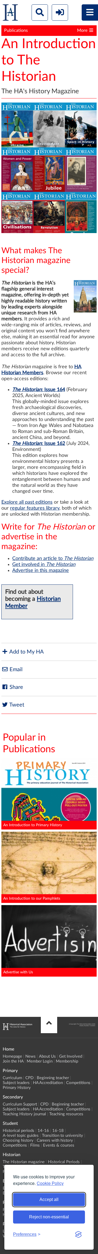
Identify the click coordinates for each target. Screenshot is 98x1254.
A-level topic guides (21, 1136)
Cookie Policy (50, 1183)
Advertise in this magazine (40, 570)
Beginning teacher (53, 1078)
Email (15, 669)
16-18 (58, 1131)
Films (35, 1145)
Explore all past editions (27, 502)
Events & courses (58, 1145)
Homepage (12, 1056)
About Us (47, 1056)
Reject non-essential (49, 1217)
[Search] (40, 12)
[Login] (60, 12)
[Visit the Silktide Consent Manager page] (78, 1234)
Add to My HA (26, 652)
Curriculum (12, 1078)
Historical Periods (64, 1162)
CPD (29, 1078)
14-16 (43, 1131)
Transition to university (62, 1136)
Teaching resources (66, 1114)
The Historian (27, 389)
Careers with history (55, 1140)
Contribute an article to (52, 558)
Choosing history (18, 1140)
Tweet (16, 705)
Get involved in (43, 564)
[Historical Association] (10, 13)
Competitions (78, 1083)
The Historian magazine (24, 1162)
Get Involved (70, 1056)
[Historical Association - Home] (17, 1028)
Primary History (17, 1088)
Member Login (40, 1061)
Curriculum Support (20, 1104)
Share (15, 687)
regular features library (34, 508)
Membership (67, 1061)
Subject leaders (16, 1083)
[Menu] (90, 12)
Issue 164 (54, 389)
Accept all (49, 1199)
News (30, 1056)
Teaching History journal (24, 1114)
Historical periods (18, 1131)
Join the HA (13, 1061)
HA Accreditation (48, 1083)
